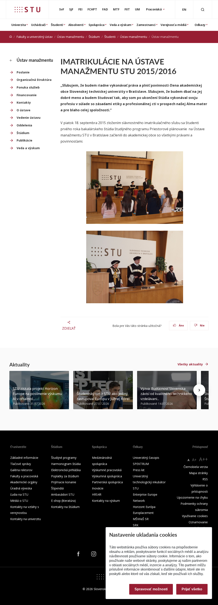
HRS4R (96, 494)
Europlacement (143, 513)
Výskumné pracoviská (107, 470)
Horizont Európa (144, 507)
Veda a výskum (120, 25)
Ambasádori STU (62, 494)
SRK (135, 525)
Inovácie (97, 488)
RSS (205, 479)
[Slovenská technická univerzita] (27, 9)
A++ (203, 459)
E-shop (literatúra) (63, 501)
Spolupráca (96, 25)
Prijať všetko (192, 589)
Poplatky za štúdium (65, 476)
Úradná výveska (21, 488)
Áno (181, 325)
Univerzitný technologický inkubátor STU (149, 482)
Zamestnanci (145, 25)
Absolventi (75, 25)
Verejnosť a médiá (173, 25)
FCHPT (92, 9)
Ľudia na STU (19, 494)
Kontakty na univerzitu (25, 519)
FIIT (127, 9)
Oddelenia (24, 125)
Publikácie (24, 140)
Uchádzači (38, 25)
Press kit (139, 470)
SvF (61, 9)
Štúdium (94, 37)
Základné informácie (24, 458)
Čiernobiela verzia (196, 467)
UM (137, 9)
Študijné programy (63, 458)
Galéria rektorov (21, 470)
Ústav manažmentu (70, 37)
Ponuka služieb (28, 87)
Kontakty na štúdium (65, 507)
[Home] (10, 37)
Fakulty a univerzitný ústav (34, 37)
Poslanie (23, 72)
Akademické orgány (23, 482)
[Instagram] (93, 553)
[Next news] (199, 390)
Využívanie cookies (195, 516)
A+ (194, 459)
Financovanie (27, 95)
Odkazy (200, 25)
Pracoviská (154, 9)
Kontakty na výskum (106, 501)
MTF (116, 9)
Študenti (57, 25)
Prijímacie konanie (63, 482)
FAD (105, 9)
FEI (80, 9)
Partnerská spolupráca (107, 482)
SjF (71, 9)
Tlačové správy (20, 464)
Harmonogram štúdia (66, 464)
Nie (202, 325)
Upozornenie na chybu (192, 497)
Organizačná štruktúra (34, 80)
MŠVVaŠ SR (141, 519)
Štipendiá (57, 488)
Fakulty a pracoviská (24, 476)
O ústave (23, 110)
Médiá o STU (19, 501)
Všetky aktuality (190, 364)
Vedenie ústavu (28, 118)
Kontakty (24, 102)
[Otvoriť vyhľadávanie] (202, 9)
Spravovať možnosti (151, 589)
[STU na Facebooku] (78, 553)
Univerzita (18, 25)
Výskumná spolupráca (107, 476)
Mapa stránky (198, 473)
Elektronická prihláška (66, 470)
